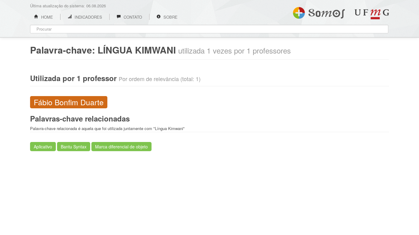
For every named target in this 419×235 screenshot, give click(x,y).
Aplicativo (43, 147)
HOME (46, 17)
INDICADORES (87, 17)
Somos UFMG (318, 11)
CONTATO (132, 17)
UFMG (372, 14)
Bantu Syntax (73, 147)
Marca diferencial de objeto (121, 147)
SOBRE (170, 17)
